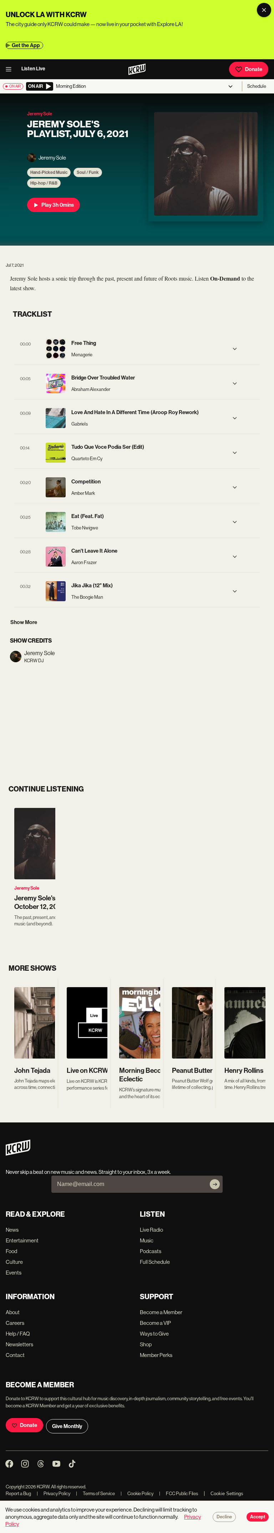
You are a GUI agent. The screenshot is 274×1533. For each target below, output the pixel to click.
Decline (224, 1517)
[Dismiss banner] (264, 10)
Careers (15, 1323)
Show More (23, 622)
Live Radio (151, 1230)
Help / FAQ (18, 1334)
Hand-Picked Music (48, 172)
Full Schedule (155, 1262)
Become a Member (161, 1312)
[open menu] (11, 69)
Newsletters (19, 1344)
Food (11, 1251)
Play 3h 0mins (57, 205)
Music (146, 1240)
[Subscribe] (215, 1184)
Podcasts (150, 1251)
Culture (14, 1262)
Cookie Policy (137, 1493)
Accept (257, 1517)
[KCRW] (18, 1154)
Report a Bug (18, 1493)
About (13, 1312)
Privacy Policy (53, 1493)
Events (13, 1273)
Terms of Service (95, 1493)
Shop (146, 1344)
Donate (253, 69)
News (12, 1230)
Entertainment (22, 1240)
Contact (15, 1355)
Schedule (256, 86)
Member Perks (156, 1355)
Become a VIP (155, 1323)
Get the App (26, 45)
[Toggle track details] (235, 349)
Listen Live (33, 69)
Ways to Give (154, 1334)
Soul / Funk (88, 172)
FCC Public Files (178, 1493)
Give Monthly (67, 1426)
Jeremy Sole (26, 888)
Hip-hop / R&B (43, 183)
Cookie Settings (226, 1493)
